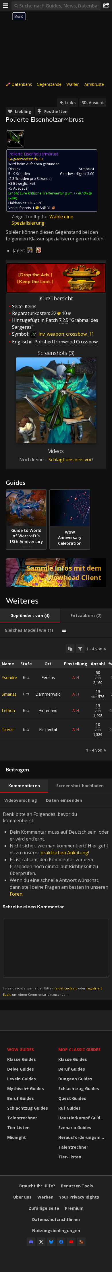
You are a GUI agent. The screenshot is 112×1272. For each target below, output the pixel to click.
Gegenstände (49, 84)
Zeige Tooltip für (30, 216)
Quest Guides (72, 1098)
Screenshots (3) (56, 352)
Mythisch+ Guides (25, 1088)
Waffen (73, 84)
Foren (16, 894)
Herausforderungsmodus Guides (82, 1137)
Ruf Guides (69, 1108)
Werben (45, 1197)
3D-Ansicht (93, 102)
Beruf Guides (20, 1098)
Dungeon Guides (75, 1079)
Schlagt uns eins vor (70, 459)
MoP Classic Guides (79, 1049)
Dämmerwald (48, 694)
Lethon (8, 710)
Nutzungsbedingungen (56, 1230)
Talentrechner (22, 1118)
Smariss (9, 694)
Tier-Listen (69, 1157)
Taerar (8, 729)
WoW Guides (20, 1049)
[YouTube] (71, 1242)
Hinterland (47, 710)
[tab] (30, 615)
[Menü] (5, 5)
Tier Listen (18, 1127)
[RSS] (81, 1242)
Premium (74, 1208)
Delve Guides (20, 1069)
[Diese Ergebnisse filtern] (80, 648)
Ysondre (9, 677)
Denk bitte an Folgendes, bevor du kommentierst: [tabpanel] (56, 904)
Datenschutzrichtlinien (56, 1219)
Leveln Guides (21, 1079)
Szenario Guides (74, 1127)
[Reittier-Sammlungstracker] (56, 572)
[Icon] (15, 139)
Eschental (48, 729)
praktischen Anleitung (64, 852)
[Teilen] (106, 5)
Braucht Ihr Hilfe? (37, 1186)
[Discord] (31, 1242)
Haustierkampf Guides (81, 1118)
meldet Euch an (64, 988)
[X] (41, 1242)
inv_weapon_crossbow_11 (65, 334)
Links (70, 102)
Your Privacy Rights (79, 1197)
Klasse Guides (21, 1059)
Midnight (16, 1137)
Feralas (48, 677)
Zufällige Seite (44, 1208)
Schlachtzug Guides (27, 1108)
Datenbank (21, 84)
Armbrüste (94, 84)
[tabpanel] (56, 699)
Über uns (22, 1197)
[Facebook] (61, 1242)
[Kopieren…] (70, 648)
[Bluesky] (51, 1242)
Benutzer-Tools (77, 1186)
